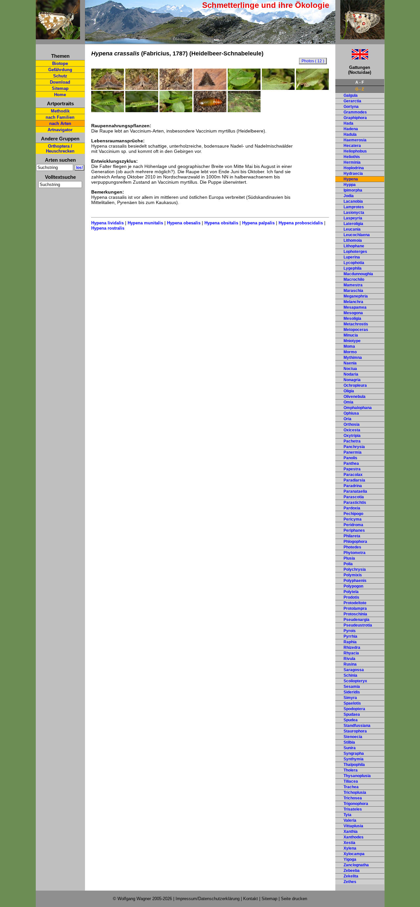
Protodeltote (355, 603)
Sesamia (352, 686)
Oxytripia (352, 435)
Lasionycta (354, 212)
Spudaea (352, 714)
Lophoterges (355, 251)
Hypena (351, 179)
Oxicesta (352, 430)
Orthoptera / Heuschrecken (60, 149)
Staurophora (355, 731)
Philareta (352, 536)
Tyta (347, 815)
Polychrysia (355, 569)
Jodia (349, 196)
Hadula (350, 134)
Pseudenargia (356, 619)
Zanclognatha (356, 865)
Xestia (349, 842)
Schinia (350, 675)
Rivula (349, 658)
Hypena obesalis (183, 222)
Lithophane (354, 246)
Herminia (352, 162)
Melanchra (353, 301)
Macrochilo (354, 279)
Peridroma (353, 525)
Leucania (352, 229)
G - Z (359, 89)
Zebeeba (352, 870)
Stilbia (349, 742)
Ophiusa (351, 413)
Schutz (60, 75)
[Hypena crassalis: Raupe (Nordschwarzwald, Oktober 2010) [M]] (278, 88)
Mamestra (353, 285)
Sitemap (60, 88)
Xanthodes (354, 837)
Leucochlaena (357, 235)
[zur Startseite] (58, 36)
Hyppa (350, 184)
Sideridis (352, 692)
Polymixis (353, 575)
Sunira (350, 748)
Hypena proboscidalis (301, 222)
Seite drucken (294, 898)
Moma (349, 346)
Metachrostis (356, 324)
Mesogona (353, 313)
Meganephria (356, 296)
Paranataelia (355, 491)
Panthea (351, 463)
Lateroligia (353, 223)
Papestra (352, 469)
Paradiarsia (354, 480)
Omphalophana (358, 407)
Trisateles (353, 809)
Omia (348, 402)
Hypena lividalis (107, 222)
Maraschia (353, 290)
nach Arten (60, 123)
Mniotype (352, 341)
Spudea (351, 720)
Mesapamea (355, 307)
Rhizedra (352, 647)
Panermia (353, 452)
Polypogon (353, 586)
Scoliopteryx (355, 681)
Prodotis (351, 597)
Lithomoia (353, 240)
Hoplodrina (354, 168)
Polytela (351, 591)
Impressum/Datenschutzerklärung (208, 898)
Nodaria (351, 374)
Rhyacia (351, 653)
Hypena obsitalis (221, 222)
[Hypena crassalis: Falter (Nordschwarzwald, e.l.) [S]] (141, 88)
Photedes (352, 547)
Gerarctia (352, 101)
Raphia (350, 642)
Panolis (350, 458)
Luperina (352, 257)
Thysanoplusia (357, 775)
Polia (348, 564)
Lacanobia (353, 201)
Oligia (349, 391)
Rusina (350, 664)
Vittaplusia (353, 826)
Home (60, 94)
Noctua (350, 368)
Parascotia (354, 497)
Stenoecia (353, 736)
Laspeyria (353, 218)
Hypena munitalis (145, 222)
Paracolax (353, 474)
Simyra (350, 697)
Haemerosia (355, 140)
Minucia (351, 335)
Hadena (351, 129)
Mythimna (353, 357)
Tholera (351, 770)
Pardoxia (352, 508)
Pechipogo (353, 513)
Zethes (350, 881)
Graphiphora (355, 117)
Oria (347, 419)
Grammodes (355, 112)
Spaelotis (352, 703)
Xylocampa (354, 854)
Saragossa (354, 670)
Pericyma (353, 519)
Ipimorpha (353, 190)
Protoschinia (355, 614)
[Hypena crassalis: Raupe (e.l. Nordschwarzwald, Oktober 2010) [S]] (107, 110)
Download (60, 82)
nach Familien (60, 117)
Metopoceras (356, 329)
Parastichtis (355, 502)
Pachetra (352, 441)
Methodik (60, 111)
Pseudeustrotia (358, 625)
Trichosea (353, 798)
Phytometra (355, 552)
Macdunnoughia (358, 274)
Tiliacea (351, 781)
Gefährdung (60, 69)
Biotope (60, 63)
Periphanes (354, 530)
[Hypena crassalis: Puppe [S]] (210, 110)
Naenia (350, 363)
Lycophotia (354, 262)
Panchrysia (354, 446)
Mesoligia (352, 318)
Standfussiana (357, 725)
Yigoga (350, 859)
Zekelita (351, 876)
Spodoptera (354, 709)
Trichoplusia (355, 792)
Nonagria (352, 380)
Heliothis (352, 157)
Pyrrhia (350, 636)
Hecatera (352, 145)
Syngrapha (354, 753)
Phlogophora (355, 541)
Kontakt (250, 898)
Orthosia (352, 424)
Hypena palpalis (258, 222)
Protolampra (355, 608)
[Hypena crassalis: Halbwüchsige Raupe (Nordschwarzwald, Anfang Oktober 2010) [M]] (244, 88)
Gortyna (351, 106)
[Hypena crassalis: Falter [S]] (107, 88)
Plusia (349, 558)
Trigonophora (356, 803)
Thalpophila (354, 764)
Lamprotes (354, 207)
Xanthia (351, 831)
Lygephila (353, 268)
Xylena (350, 848)
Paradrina (353, 486)
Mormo (350, 352)
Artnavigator (60, 129)
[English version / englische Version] (351, 57)
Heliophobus (355, 151)
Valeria (350, 820)
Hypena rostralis (107, 228)
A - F (359, 82)
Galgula (351, 95)
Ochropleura (355, 385)
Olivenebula (355, 396)
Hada (348, 123)
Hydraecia (353, 173)
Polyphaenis (355, 580)
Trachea (351, 787)
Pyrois (350, 631)
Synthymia (354, 759)
